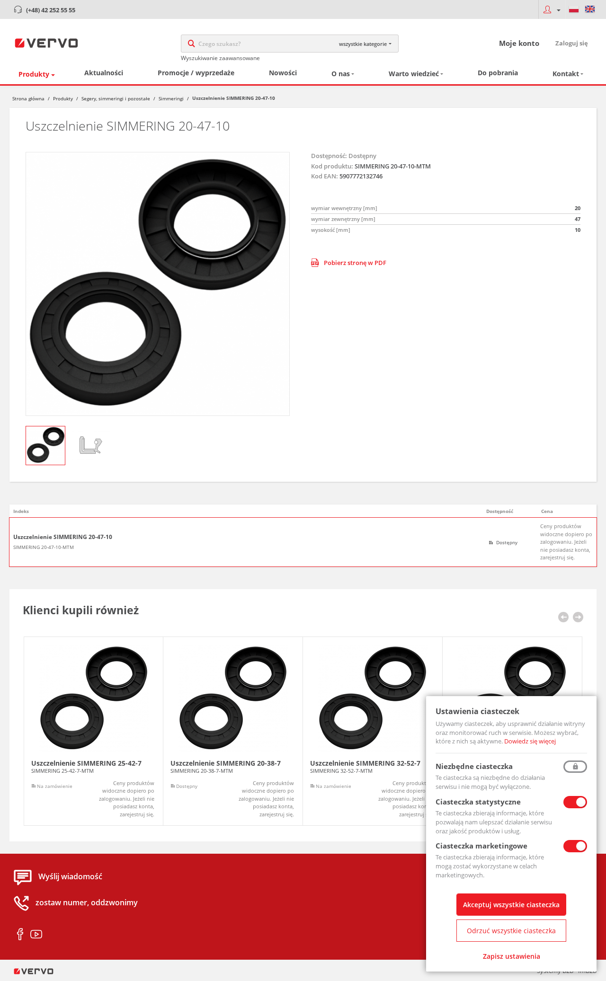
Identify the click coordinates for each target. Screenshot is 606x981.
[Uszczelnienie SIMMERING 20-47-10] (158, 284)
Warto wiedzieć (414, 73)
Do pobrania (498, 72)
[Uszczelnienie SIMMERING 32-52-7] (372, 731)
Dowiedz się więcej (530, 741)
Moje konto (519, 43)
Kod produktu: (332, 166)
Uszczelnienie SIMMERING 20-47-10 (62, 537)
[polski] (574, 9)
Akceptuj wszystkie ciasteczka (511, 904)
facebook (20, 934)
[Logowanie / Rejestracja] (551, 9)
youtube (36, 934)
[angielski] (590, 9)
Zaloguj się (571, 43)
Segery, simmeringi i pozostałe (115, 98)
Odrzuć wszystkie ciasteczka (511, 930)
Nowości (283, 72)
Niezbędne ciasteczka (474, 766)
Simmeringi (171, 98)
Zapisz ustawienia (511, 956)
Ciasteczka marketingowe (481, 845)
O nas (340, 73)
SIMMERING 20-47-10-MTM (43, 547)
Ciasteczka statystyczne (478, 801)
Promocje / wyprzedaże (196, 72)
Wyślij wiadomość (70, 877)
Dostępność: (329, 155)
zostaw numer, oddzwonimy (87, 903)
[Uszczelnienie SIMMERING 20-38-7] (233, 731)
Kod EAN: (324, 176)
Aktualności (103, 72)
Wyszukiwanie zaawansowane (220, 58)
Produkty (33, 74)
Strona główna (28, 98)
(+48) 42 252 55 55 (50, 10)
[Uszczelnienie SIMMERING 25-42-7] (93, 731)
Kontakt (566, 73)
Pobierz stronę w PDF (355, 262)
